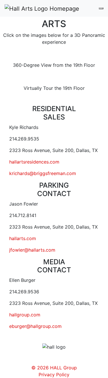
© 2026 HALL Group (54, 368)
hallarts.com (22, 238)
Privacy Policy (54, 374)
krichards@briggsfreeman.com (42, 173)
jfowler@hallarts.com (32, 250)
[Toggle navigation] (101, 8)
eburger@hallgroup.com (35, 326)
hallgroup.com (24, 315)
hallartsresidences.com (34, 162)
